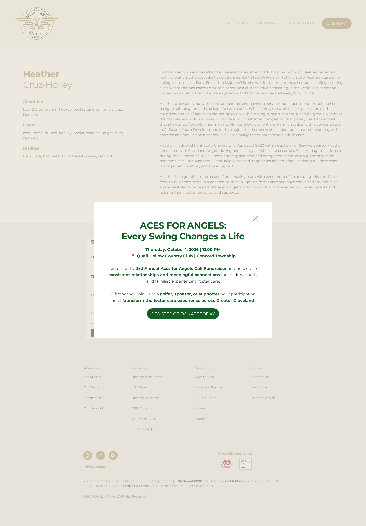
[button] (255, 219)
